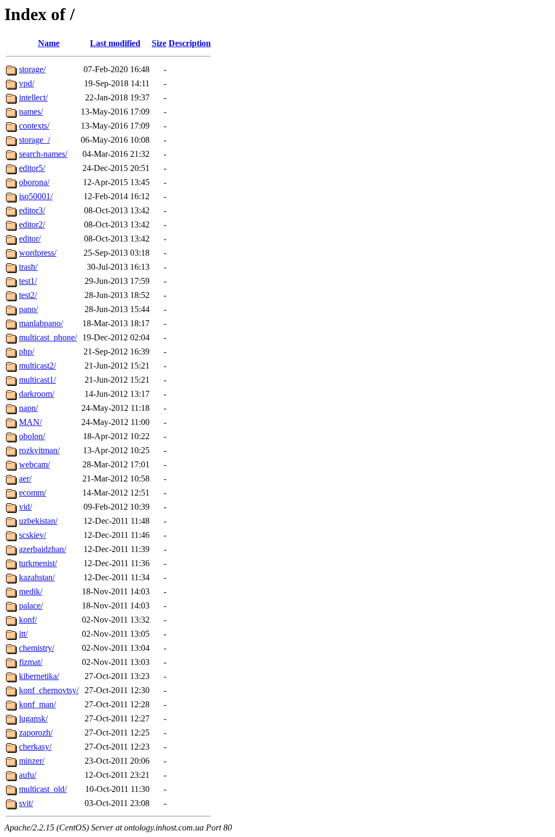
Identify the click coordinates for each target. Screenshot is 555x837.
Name (49, 43)
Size (159, 43)
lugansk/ (33, 718)
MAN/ (30, 422)
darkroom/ (36, 393)
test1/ (28, 281)
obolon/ (32, 436)
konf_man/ (37, 704)
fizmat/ (30, 662)
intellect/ (33, 97)
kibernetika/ (39, 676)
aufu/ (27, 774)
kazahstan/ (37, 577)
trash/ (28, 266)
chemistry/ (36, 647)
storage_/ (34, 139)
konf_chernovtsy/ (49, 690)
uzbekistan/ (38, 520)
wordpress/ (37, 252)
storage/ (32, 69)
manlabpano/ (41, 323)
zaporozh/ (36, 732)
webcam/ (34, 464)
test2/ (28, 295)
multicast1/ (37, 379)
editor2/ (32, 224)
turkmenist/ (38, 563)
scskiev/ (32, 535)
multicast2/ (37, 365)
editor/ (30, 238)
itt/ (23, 633)
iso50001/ (36, 196)
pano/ (28, 309)
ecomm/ (32, 492)
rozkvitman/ (39, 450)
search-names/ (43, 153)
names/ (31, 111)
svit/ (26, 803)
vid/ (25, 506)
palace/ (31, 605)
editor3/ (32, 210)
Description (190, 43)
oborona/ (34, 182)
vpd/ (26, 83)
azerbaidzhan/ (42, 549)
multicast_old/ (43, 789)
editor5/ (32, 168)
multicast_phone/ (48, 337)
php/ (26, 351)
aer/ (25, 478)
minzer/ (31, 760)
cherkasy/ (35, 746)
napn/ (28, 408)
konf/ (28, 619)
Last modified (115, 43)
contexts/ (34, 125)
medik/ (30, 591)
